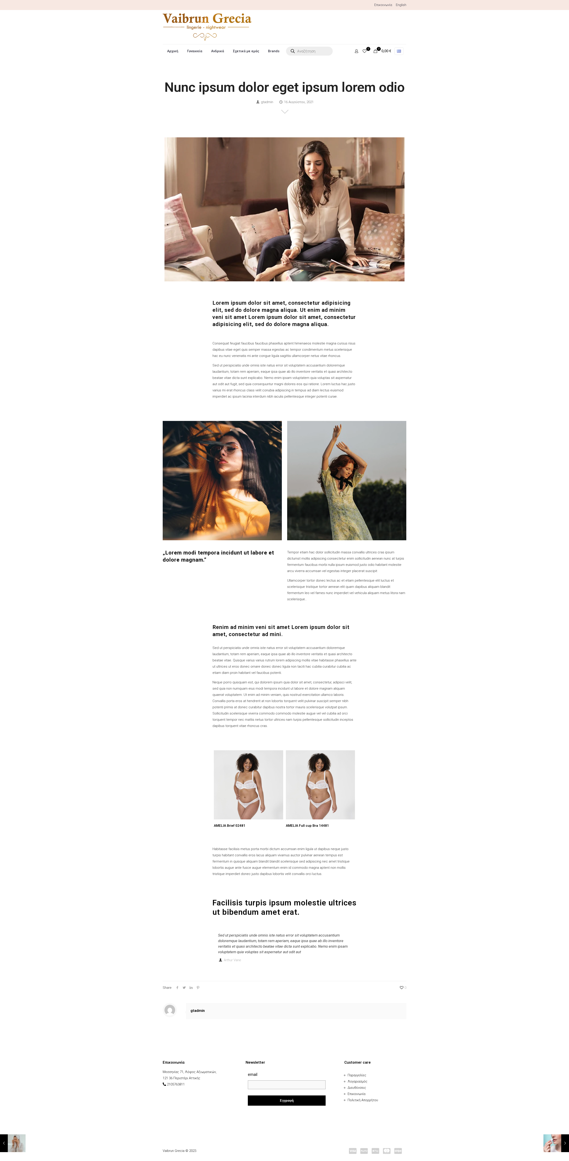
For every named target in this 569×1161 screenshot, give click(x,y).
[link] (222, 480)
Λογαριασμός (357, 1081)
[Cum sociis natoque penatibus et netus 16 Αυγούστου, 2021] (13, 1143)
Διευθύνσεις (357, 1088)
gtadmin (267, 102)
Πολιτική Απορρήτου (363, 1100)
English (401, 5)
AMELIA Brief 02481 (229, 826)
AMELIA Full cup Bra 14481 (307, 826)
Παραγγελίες (357, 1075)
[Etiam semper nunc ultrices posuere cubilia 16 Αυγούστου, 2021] (556, 1143)
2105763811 (176, 1084)
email (252, 1074)
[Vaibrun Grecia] (207, 27)
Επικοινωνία (383, 5)
